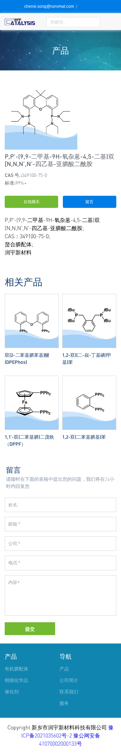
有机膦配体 (16, 668)
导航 (65, 656)
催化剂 (12, 691)
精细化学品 (16, 680)
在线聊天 (32, 201)
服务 (64, 703)
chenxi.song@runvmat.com (49, 6)
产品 (11, 656)
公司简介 (68, 680)
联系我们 (68, 691)
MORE (32, 295)
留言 (89, 201)
